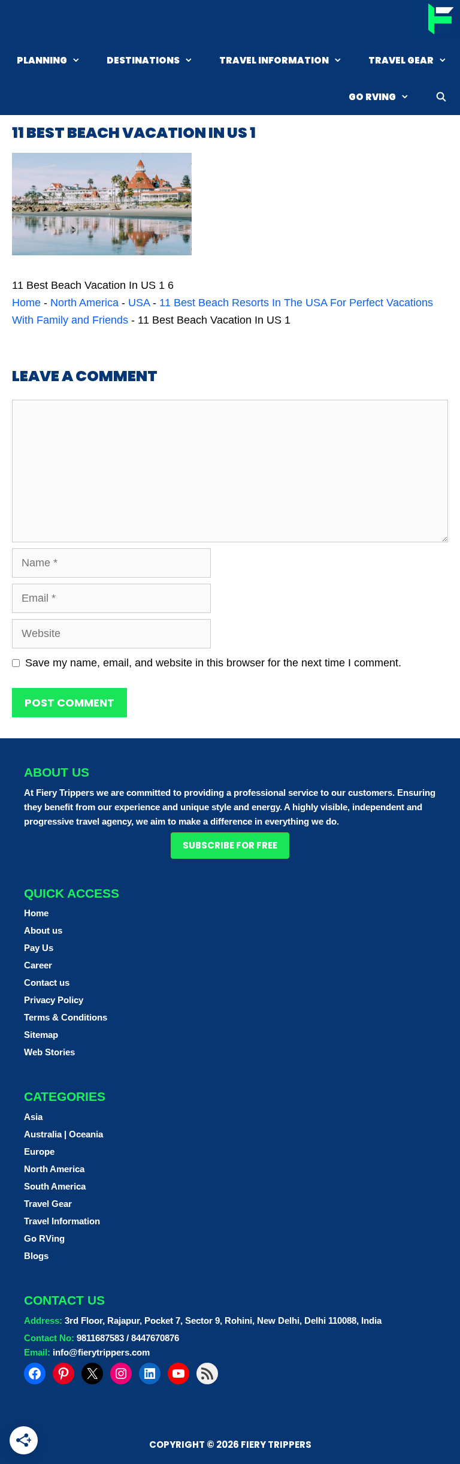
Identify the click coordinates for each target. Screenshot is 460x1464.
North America (84, 303)
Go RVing (372, 96)
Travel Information (274, 60)
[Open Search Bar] (441, 97)
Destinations (143, 60)
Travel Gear (401, 60)
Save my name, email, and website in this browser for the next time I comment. (213, 663)
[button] (230, 845)
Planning (42, 60)
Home (26, 303)
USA (139, 303)
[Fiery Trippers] (439, 20)
